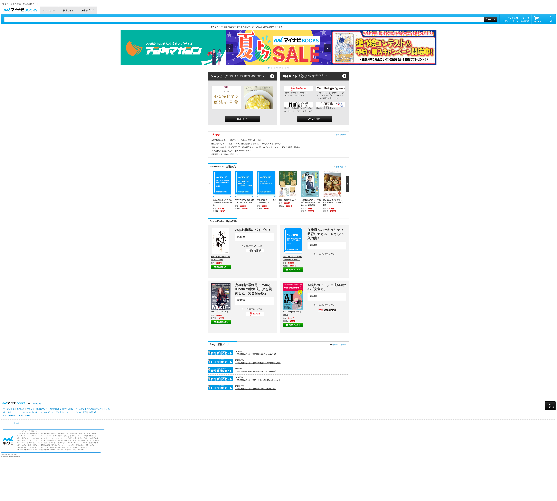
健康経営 (84, 447)
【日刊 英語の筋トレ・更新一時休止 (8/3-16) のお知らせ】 (258, 363)
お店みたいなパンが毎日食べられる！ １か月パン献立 (333, 202)
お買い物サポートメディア (82, 440)
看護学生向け (45, 433)
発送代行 (76, 447)
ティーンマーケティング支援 (62, 438)
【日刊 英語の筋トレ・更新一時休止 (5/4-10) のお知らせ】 (258, 380)
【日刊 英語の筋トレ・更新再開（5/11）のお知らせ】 (256, 371)
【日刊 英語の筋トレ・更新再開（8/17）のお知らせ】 (256, 354)
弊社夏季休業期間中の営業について (226, 154)
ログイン (506, 21)
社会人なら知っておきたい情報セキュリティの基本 (222, 202)
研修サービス (67, 447)
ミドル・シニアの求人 (54, 436)
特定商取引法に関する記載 (61, 409)
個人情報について (10, 412)
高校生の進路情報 (90, 436)
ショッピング (36, 404)
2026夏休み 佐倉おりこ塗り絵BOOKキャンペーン (232, 151)
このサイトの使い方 (29, 412)
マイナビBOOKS (20, 9)
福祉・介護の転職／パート (73, 436)
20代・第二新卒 (41, 443)
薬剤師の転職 (45, 445)
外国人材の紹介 (55, 447)
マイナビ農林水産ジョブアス (27, 450)
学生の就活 (21, 433)
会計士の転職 (93, 443)
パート (43, 436)
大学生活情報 (78, 438)
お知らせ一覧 (341, 135)
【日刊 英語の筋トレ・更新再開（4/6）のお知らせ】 (255, 389)
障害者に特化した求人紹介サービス (51, 450)
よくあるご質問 (80, 412)
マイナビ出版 (9, 409)
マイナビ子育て (70, 450)
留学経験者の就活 (33, 433)
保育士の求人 (90, 445)
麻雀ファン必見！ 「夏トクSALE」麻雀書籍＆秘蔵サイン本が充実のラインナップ (246, 144)
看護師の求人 (56, 445)
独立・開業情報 (72, 433)
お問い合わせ (94, 412)
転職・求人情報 (84, 433)
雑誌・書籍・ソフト (24, 440)
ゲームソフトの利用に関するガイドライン (93, 409)
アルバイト (35, 436)
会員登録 (525, 21)
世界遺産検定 (51, 440)
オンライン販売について (37, 409)
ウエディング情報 (39, 440)
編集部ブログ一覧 (339, 345)
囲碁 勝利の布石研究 (287, 200)
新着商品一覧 (341, 167)
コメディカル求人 (68, 445)
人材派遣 (96, 440)
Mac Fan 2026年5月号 (219, 312)
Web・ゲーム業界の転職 (26, 443)
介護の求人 (44, 447)
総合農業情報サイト (64, 440)
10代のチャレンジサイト (41, 438)
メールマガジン (46, 412)
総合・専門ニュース (24, 438)
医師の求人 (80, 445)
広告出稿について (63, 412)
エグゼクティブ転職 (80, 443)
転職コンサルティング (64, 443)
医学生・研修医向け (58, 433)
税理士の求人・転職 (24, 445)
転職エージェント (23, 436)
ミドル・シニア (33, 447)
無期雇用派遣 (22, 447)
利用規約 (21, 409)
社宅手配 (81, 450)
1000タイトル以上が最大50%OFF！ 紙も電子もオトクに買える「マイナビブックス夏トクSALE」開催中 (255, 147)
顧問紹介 (36, 445)
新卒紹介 (52, 443)
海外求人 (95, 433)
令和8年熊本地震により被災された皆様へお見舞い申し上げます (238, 140)
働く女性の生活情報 (91, 438)
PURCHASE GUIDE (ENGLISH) (16, 416)
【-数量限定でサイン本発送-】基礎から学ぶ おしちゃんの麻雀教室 (311, 202)
